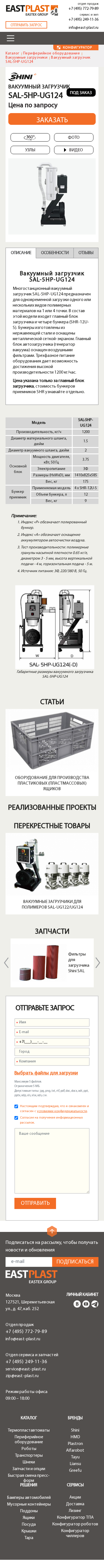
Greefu (75, 1470)
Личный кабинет (82, 1295)
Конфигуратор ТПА (75, 1517)
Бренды (75, 1418)
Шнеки (28, 1462)
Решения (28, 1485)
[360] (30, 137)
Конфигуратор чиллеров (75, 1533)
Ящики (29, 1518)
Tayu (75, 1457)
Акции (75, 1497)
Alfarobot (75, 1450)
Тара (28, 1538)
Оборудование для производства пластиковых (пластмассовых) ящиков (52, 783)
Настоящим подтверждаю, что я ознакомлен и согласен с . (54, 1109)
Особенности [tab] (55, 253)
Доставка (75, 1504)
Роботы (28, 1449)
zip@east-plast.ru (22, 1376)
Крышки (28, 1531)
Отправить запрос (26, 25)
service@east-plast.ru (26, 1369)
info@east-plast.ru (83, 28)
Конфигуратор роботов (75, 1524)
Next (97, 962)
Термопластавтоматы (29, 1430)
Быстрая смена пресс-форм (29, 1478)
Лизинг (75, 1511)
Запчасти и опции (28, 1469)
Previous (6, 962)
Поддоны (29, 1511)
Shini (75, 1430)
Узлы (30, 150)
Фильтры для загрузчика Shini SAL (78, 962)
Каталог (12, 53)
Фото (74, 137)
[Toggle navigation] (11, 38)
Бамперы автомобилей (29, 1498)
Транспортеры (29, 1455)
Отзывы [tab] (85, 253)
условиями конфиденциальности (62, 1111)
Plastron (75, 1444)
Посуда (29, 1524)
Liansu (75, 1464)
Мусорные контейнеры (29, 1504)
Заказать (52, 120)
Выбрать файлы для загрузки (46, 1073)
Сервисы (75, 1485)
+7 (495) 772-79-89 (83, 9)
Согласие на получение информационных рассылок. (51, 1120)
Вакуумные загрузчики (26, 58)
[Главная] (31, 1276)
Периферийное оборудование (51, 53)
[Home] (32, 10)
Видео (76, 150)
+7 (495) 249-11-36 (83, 20)
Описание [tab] (21, 253)
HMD (75, 1437)
